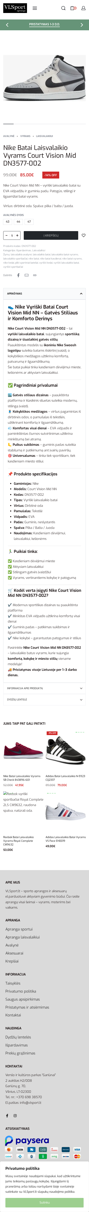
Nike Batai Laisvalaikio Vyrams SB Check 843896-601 (21, 778)
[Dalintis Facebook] (18, 275)
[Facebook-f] (7, 1115)
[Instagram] (15, 1115)
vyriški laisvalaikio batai (66, 262)
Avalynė (8, 136)
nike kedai (8, 262)
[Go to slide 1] (79, 732)
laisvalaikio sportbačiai (15, 258)
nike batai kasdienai (50, 258)
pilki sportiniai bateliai (26, 262)
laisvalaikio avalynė (21, 254)
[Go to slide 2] (81, 732)
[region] (44, 1186)
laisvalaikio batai (41, 254)
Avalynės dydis (13, 215)
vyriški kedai (45, 262)
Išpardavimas (23, 250)
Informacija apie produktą (25, 688)
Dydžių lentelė (17, 699)
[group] (66, 750)
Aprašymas (14, 293)
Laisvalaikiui (44, 136)
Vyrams (25, 136)
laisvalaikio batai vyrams (64, 254)
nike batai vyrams (72, 258)
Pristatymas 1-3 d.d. (44, 24)
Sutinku (45, 1203)
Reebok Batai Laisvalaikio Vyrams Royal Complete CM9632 (18, 841)
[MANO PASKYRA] (83, 8)
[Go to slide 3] (83, 732)
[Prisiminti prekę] (83, 235)
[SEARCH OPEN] (63, 8)
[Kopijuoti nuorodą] (35, 275)
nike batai (34, 258)
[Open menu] (34, 8)
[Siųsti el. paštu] (27, 275)
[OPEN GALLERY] (44, 78)
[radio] (7, 222)
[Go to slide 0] (76, 732)
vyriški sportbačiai (13, 267)
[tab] (44, 293)
